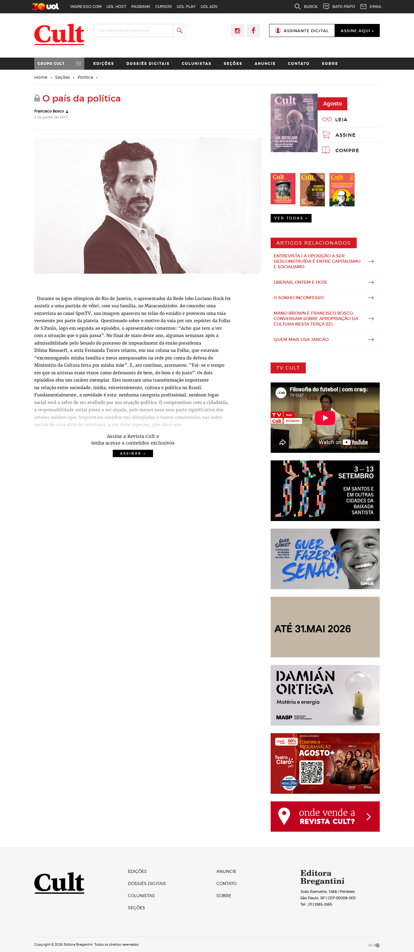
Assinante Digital (306, 30)
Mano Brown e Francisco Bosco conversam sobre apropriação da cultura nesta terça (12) (316, 318)
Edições (103, 63)
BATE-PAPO (343, 6)
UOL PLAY (186, 6)
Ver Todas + (291, 218)
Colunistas (197, 63)
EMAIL (376, 6)
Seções (233, 63)
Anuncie (265, 63)
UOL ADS (209, 6)
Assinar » (133, 453)
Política (85, 77)
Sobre (330, 63)
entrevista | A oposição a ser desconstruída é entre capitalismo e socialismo (317, 261)
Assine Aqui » (357, 30)
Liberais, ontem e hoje (300, 282)
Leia (341, 119)
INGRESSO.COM (86, 6)
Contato (299, 63)
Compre (347, 150)
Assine (346, 135)
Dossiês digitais (148, 63)
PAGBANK (140, 6)
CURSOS (163, 6)
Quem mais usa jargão (301, 339)
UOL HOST (116, 6)
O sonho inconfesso (299, 297)
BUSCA (311, 6)
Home (40, 77)
